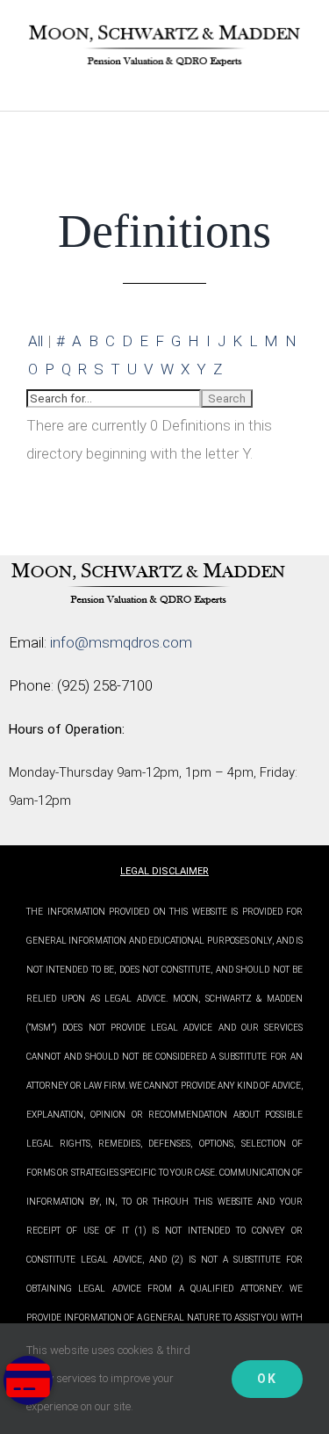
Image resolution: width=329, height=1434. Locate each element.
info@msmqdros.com (121, 642)
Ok (267, 1379)
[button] (28, 1380)
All (35, 341)
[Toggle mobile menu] (296, 84)
